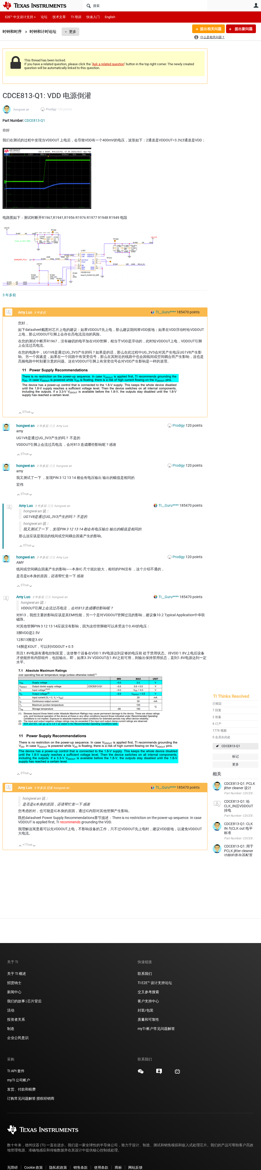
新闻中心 (14, 992)
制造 (10, 1029)
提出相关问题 (210, 29)
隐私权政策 (58, 1167)
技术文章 (59, 17)
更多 (72, 32)
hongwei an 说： (36, 511)
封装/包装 (145, 1010)
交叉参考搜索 (148, 992)
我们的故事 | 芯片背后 (24, 1001)
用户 (255, 5)
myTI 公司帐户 (18, 1080)
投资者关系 (16, 1019)
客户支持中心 (148, 1001)
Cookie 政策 (33, 1167)
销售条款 (80, 1167)
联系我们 (145, 974)
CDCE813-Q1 (230, 746)
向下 (32, 413)
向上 (20, 413)
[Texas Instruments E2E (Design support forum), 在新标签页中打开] (159, 1073)
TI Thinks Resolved (231, 696)
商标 (118, 1167)
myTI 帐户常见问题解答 (156, 1029)
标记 (235, 756)
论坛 (44, 17)
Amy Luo (25, 312)
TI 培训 (76, 17)
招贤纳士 (14, 983)
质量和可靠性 (149, 1019)
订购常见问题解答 (21, 1098)
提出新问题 (243, 29)
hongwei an (21, 109)
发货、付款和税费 (21, 1089)
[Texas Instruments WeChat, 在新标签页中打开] (141, 1073)
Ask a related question (108, 64)
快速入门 (93, 17)
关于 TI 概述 (16, 974)
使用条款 (101, 1167)
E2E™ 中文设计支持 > (20, 17)
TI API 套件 (15, 1071)
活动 (10, 1010)
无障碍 (12, 1167)
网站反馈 (135, 1167)
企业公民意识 (18, 1038)
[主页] (38, 6)
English (110, 17)
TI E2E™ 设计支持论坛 (155, 983)
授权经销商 (45, 1098)
